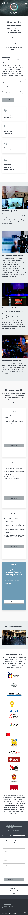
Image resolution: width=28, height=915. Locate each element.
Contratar (8, 99)
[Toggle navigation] (26, 3)
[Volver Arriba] (25, 912)
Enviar (10, 879)
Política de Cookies (15, 911)
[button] (1, 637)
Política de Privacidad (6, 911)
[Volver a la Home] (4, 3)
